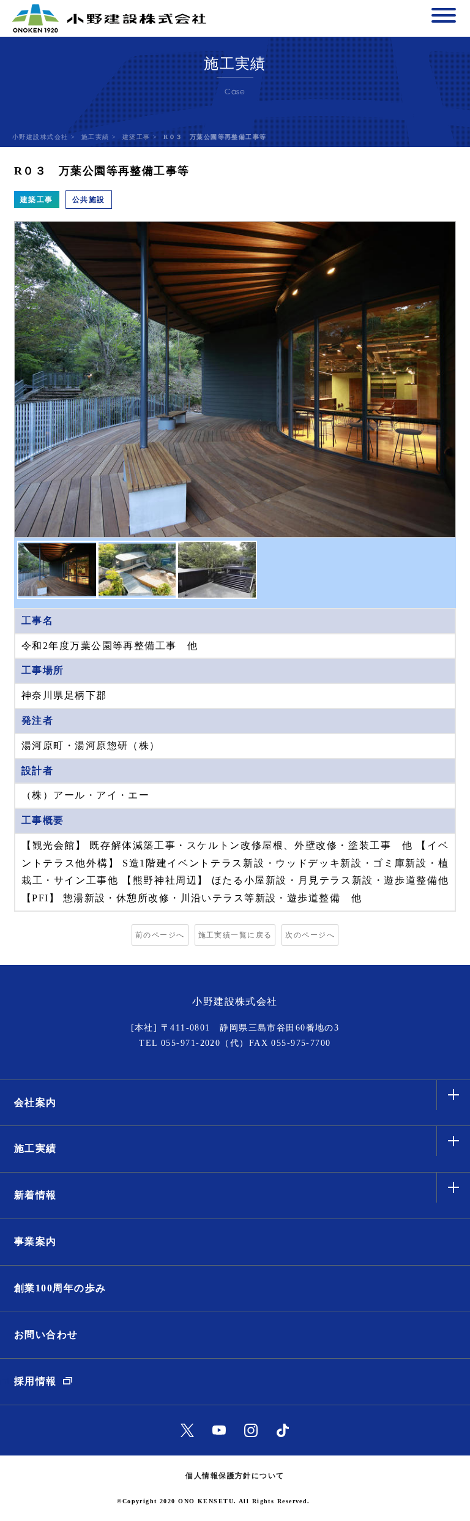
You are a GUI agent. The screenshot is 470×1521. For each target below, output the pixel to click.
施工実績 (95, 136)
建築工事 (136, 136)
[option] (235, 379)
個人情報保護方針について (234, 1475)
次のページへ (310, 935)
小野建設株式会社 (40, 136)
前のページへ (160, 935)
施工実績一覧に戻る (235, 935)
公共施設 (88, 199)
